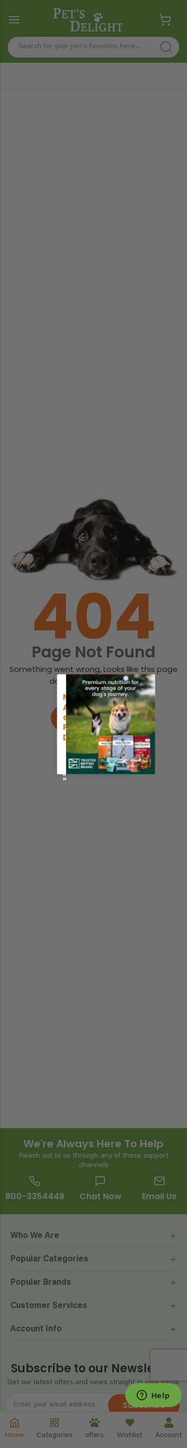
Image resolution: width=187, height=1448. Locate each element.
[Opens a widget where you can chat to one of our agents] (153, 1396)
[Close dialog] (126, 678)
